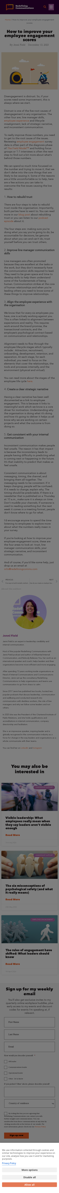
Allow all (29, 1184)
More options (30, 1170)
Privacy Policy (9, 1163)
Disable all (29, 1177)
